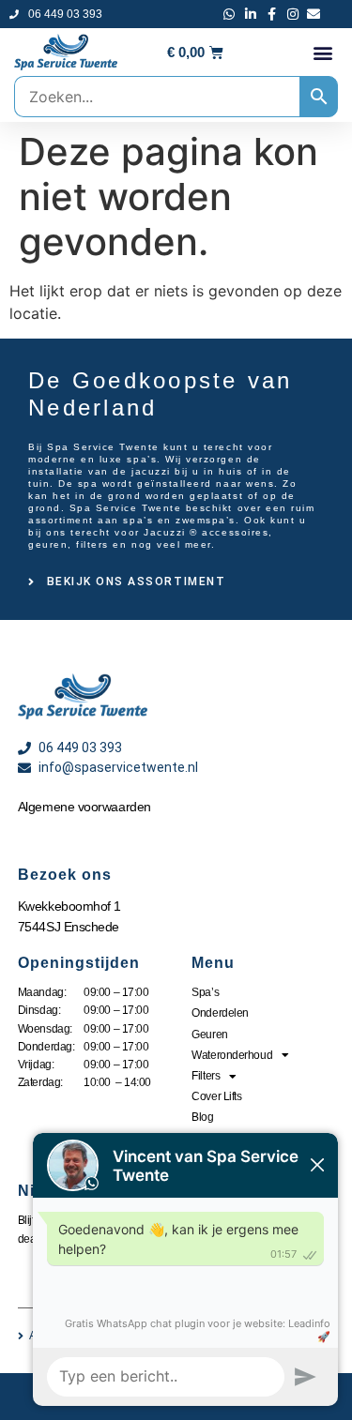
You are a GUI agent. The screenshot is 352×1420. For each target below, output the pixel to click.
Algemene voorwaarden (84, 806)
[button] (322, 52)
